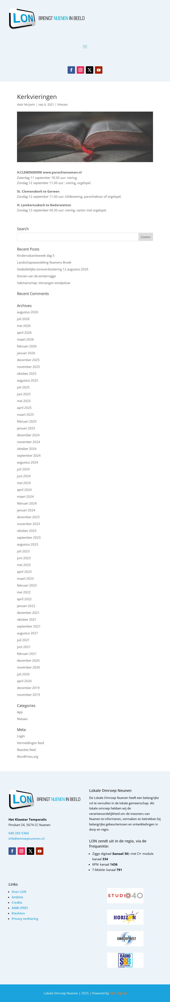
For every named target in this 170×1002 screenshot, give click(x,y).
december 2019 (28, 688)
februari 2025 (27, 421)
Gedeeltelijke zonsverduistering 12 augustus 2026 (52, 269)
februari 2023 (27, 585)
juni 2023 (24, 558)
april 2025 (24, 408)
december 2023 (28, 517)
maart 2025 (25, 414)
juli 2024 (23, 469)
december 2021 (28, 613)
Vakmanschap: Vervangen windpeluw (43, 283)
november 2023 (28, 524)
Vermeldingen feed (30, 743)
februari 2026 (27, 346)
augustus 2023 (27, 544)
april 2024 (24, 490)
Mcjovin (29, 104)
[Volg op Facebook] (71, 70)
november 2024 (28, 442)
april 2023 (24, 572)
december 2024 (28, 435)
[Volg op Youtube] (98, 70)
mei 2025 (24, 401)
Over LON (19, 892)
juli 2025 (23, 387)
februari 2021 (27, 654)
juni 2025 (24, 394)
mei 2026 (24, 326)
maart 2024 (25, 496)
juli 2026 (23, 319)
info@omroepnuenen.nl (26, 838)
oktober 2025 (26, 373)
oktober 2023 (26, 531)
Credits (17, 902)
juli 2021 (23, 640)
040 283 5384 (18, 833)
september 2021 (29, 626)
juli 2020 (23, 674)
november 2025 (28, 367)
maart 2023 (25, 578)
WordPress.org (27, 756)
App (20, 712)
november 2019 (28, 694)
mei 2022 (24, 592)
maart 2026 (25, 339)
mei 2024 (24, 483)
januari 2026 (26, 353)
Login (21, 736)
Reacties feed (26, 750)
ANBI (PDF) (20, 908)
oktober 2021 (26, 619)
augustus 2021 (27, 633)
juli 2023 (23, 551)
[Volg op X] (89, 70)
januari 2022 (26, 606)
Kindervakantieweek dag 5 (36, 255)
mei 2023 (24, 565)
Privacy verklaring (25, 918)
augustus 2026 (27, 312)
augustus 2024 (27, 462)
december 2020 (28, 660)
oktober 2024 (26, 449)
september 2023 (29, 537)
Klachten (18, 913)
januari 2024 (26, 510)
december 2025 (28, 360)
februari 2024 (27, 503)
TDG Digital (117, 993)
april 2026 (24, 332)
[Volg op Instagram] (80, 70)
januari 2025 (26, 428)
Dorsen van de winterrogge (36, 276)
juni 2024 (24, 476)
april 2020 (24, 681)
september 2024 (29, 455)
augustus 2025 (27, 380)
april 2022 (24, 599)
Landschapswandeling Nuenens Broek (44, 262)
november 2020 (28, 667)
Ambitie (17, 897)
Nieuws (62, 104)
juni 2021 (24, 647)
